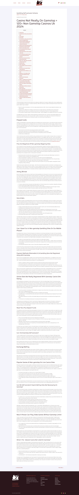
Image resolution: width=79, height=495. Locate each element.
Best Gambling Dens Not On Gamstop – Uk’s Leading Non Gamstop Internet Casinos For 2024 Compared (25, 91)
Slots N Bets (21, 37)
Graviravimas (43, 477)
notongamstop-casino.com (56, 141)
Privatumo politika (58, 484)
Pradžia (14, 2)
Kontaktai (29, 2)
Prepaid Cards (21, 32)
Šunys (42, 483)
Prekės (19, 2)
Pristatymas (57, 480)
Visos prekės (43, 485)
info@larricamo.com (15, 486)
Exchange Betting (22, 50)
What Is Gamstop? (22, 64)
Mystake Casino (21, 63)
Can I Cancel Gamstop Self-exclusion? (25, 49)
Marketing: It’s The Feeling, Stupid (24, 73)
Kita (41, 480)
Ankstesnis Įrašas (19, 467)
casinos (18, 14)
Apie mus (23, 2)
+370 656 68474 (15, 483)
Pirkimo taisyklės (57, 481)
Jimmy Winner (21, 36)
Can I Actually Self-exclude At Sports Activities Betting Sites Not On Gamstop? (25, 55)
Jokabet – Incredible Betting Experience (25, 79)
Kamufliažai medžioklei (44, 479)
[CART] (58, 3)
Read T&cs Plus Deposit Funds (24, 47)
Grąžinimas (56, 483)
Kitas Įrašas (61, 467)
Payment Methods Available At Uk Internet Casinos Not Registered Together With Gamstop (24, 43)
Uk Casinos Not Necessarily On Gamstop (25, 93)
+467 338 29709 (15, 484)
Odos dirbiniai (43, 482)
